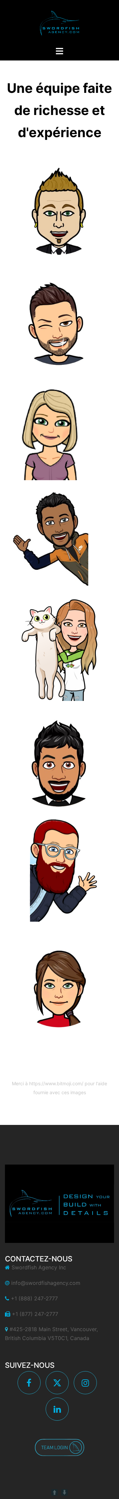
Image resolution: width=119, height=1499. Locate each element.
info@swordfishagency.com (45, 1283)
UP (54, 1492)
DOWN (64, 1492)
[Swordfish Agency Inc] (59, 22)
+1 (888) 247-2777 (34, 1298)
